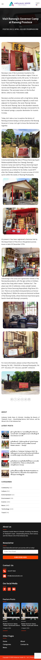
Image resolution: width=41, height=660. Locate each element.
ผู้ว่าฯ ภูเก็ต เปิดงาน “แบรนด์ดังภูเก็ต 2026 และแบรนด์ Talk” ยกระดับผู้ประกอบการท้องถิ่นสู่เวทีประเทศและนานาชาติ (24, 434)
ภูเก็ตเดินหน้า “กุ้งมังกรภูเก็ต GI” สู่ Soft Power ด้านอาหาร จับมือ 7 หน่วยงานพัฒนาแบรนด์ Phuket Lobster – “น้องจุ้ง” (24, 443)
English (38, 3)
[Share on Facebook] (15, 399)
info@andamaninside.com (15, 576)
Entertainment (6, 495)
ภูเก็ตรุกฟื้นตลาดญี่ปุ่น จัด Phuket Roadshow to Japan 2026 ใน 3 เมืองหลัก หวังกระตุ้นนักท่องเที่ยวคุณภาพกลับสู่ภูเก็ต (24, 473)
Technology (5, 509)
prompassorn (32, 29)
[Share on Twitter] (18, 399)
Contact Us (24, 644)
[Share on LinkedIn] (29, 399)
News (3, 505)
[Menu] (2, 4)
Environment (5, 498)
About (22, 641)
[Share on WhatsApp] (11, 399)
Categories (7, 644)
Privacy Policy (34, 657)
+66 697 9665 (11, 571)
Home (5, 641)
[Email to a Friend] (22, 399)
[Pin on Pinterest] (25, 399)
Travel (3, 512)
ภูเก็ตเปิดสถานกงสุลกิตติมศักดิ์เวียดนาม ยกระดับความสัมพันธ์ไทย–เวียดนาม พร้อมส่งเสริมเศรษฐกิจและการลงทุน (24, 463)
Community (5, 488)
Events (3, 502)
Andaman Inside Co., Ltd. (21, 657)
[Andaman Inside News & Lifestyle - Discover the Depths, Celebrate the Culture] (19, 4)
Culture (3, 491)
